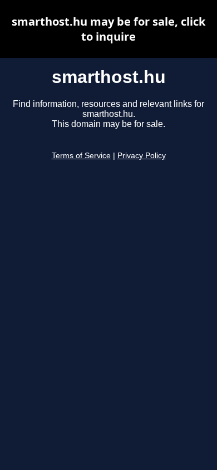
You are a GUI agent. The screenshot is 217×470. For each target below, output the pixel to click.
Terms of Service (81, 155)
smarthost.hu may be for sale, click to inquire (108, 29)
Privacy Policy (141, 155)
